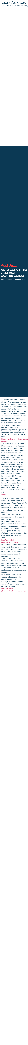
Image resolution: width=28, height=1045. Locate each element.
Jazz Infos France (14, 2)
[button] (27, 6)
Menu (3, 494)
